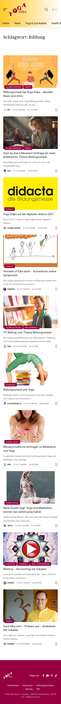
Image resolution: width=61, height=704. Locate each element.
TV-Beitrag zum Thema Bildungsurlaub (27, 332)
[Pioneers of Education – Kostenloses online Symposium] (30, 251)
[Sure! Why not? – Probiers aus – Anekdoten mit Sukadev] (30, 605)
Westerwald (31, 327)
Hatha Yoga (12, 442)
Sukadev (23, 564)
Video (9, 621)
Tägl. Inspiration (40, 564)
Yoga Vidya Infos (14, 403)
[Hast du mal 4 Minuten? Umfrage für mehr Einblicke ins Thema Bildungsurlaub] (30, 132)
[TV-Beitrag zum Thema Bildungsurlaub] (30, 312)
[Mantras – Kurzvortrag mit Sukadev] (30, 548)
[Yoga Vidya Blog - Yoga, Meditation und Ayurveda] (17, 9)
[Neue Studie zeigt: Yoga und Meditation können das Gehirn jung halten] (30, 487)
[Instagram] (52, 676)
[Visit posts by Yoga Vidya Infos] (5, 403)
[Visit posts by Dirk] (5, 346)
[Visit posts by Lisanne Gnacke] (5, 228)
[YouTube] (47, 676)
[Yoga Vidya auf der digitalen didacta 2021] (30, 193)
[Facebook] (43, 676)
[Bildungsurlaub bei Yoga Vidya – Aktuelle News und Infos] (30, 71)
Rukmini (10, 644)
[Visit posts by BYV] (5, 109)
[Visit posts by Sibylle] (5, 525)
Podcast (10, 384)
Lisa (9, 171)
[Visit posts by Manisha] (5, 289)
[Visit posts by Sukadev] (5, 583)
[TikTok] (56, 676)
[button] (6, 9)
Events (9, 209)
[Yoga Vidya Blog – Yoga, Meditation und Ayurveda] (7, 675)
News (27, 87)
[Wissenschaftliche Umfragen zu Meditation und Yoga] (30, 426)
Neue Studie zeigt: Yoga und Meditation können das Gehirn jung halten (27, 510)
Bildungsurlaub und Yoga (18, 389)
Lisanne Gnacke (13, 228)
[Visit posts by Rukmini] (5, 643)
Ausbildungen (13, 87)
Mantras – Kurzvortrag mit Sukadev (24, 569)
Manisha (11, 289)
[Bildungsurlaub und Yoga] (30, 369)
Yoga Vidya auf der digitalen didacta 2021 (28, 214)
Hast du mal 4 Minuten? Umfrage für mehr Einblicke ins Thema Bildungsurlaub (29, 155)
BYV (8, 110)
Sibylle (10, 525)
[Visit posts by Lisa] (5, 170)
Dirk (9, 346)
